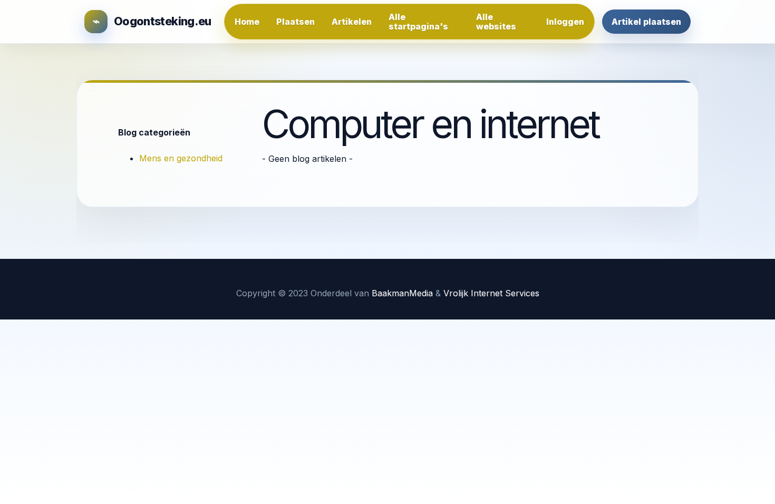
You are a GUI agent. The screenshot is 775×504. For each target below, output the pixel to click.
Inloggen (565, 21)
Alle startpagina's (418, 22)
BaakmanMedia (402, 293)
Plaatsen (295, 21)
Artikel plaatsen (646, 21)
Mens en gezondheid (180, 158)
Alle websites (496, 22)
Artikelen (352, 21)
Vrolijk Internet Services (491, 293)
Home (247, 21)
